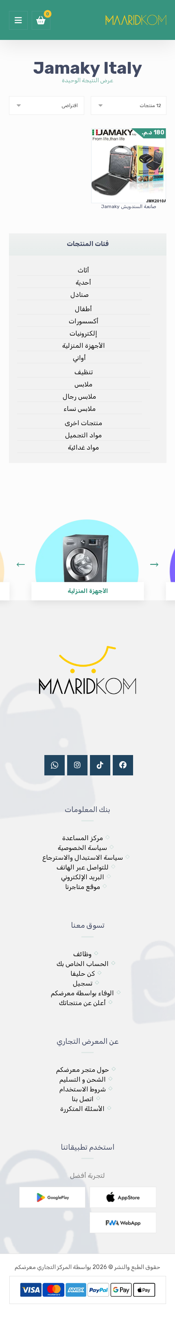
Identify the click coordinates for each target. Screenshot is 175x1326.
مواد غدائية (83, 447)
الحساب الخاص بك (83, 964)
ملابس (83, 384)
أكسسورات (83, 321)
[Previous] (20, 564)
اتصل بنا (83, 1099)
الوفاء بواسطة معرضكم (82, 993)
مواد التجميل (83, 435)
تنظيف (83, 372)
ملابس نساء (79, 409)
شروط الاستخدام (82, 1089)
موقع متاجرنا (82, 887)
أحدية (83, 282)
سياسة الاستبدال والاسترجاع (82, 857)
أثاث (83, 270)
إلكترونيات (83, 333)
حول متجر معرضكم (82, 1070)
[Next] (154, 564)
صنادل (79, 295)
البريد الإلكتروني (82, 877)
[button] (18, 20)
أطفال (83, 309)
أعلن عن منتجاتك (82, 1003)
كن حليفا (82, 973)
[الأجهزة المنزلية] (87, 553)
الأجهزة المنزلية (83, 345)
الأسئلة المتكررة (82, 1109)
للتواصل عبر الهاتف (83, 867)
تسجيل (82, 983)
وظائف (82, 954)
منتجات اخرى (83, 423)
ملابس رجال (79, 396)
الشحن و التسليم (82, 1079)
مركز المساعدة (82, 838)
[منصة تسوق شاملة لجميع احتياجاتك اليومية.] (135, 19)
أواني (79, 358)
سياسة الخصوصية (82, 848)
